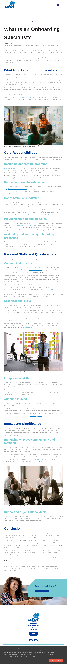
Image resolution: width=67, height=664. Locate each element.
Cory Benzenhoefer (9, 564)
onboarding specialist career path (27, 97)
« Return (33, 22)
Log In (34, 633)
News (33, 627)
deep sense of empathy (35, 270)
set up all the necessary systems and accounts (39, 214)
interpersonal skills (18, 387)
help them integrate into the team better (16, 189)
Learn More (41, 656)
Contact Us (33, 629)
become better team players (36, 459)
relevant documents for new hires (30, 327)
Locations (33, 623)
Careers (33, 622)
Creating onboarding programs (12, 168)
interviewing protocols (36, 416)
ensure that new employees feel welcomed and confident (22, 225)
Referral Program (33, 625)
